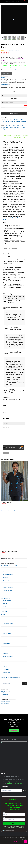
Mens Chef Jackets (7, 630)
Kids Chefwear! (6, 606)
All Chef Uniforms (5, 569)
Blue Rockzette (7, 502)
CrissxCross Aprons (8, 656)
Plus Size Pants (6, 643)
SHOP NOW (14, 730)
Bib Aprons (5, 653)
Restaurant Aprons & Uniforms (9, 648)
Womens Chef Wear (7, 590)
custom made (5, 84)
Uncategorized (4, 694)
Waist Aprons (6, 666)
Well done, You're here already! (15, 783)
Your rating (6, 418)
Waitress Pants (6, 672)
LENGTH (14, 99)
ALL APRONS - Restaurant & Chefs (10, 565)
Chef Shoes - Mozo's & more (8, 614)
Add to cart (14, 113)
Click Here (18, 70)
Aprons (4, 571)
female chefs (5, 127)
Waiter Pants (6, 669)
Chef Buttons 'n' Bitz (8, 574)
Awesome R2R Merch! (6, 595)
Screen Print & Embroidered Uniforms (10, 677)
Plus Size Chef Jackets (8, 640)
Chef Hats (5, 577)
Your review (7, 427)
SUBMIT (14, 823)
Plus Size (12, 217)
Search (24, 683)
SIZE (14, 92)
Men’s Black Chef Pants (10, 551)
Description (7, 135)
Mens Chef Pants (7, 633)
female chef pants (17, 125)
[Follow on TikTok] (16, 841)
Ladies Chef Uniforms (6, 618)
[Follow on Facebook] (11, 841)
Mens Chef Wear (5, 628)
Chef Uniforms (5, 703)
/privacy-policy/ (22, 839)
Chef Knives (4, 611)
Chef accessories (7, 600)
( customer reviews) (12, 50)
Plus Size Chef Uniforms (7, 638)
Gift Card (5, 603)
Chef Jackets (6, 580)
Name (5, 405)
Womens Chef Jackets (8, 620)
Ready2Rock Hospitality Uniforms (12, 1)
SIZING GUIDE (6, 73)
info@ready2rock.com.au (14, 782)
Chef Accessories (5, 598)
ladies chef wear (15, 127)
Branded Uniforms (5, 691)
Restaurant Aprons (7, 659)
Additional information (17, 136)
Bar (3, 650)
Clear (25, 105)
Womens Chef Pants (14, 121)
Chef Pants (12, 119)
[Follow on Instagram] (14, 841)
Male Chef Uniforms (8, 587)
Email (5, 412)
